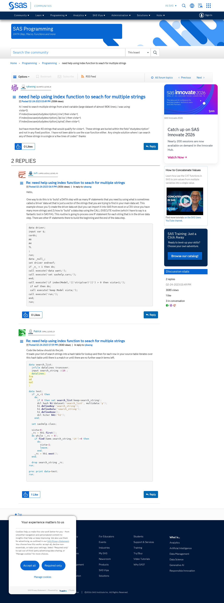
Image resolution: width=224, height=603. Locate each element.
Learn (39, 15)
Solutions (142, 15)
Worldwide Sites (192, 6)
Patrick (37, 331)
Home (13, 63)
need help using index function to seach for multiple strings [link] (94, 63)
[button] (15, 97)
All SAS (169, 5)
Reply (153, 146)
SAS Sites (208, 6)
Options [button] (22, 76)
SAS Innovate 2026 (173, 118)
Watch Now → (177, 157)
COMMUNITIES (42, 6)
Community (20, 15)
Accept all (29, 565)
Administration (119, 15)
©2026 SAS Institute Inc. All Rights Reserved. (106, 592)
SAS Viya (98, 15)
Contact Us (200, 6)
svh (36, 173)
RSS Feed (91, 76)
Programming (57, 15)
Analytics (78, 15)
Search (184, 6)
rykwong (31, 86)
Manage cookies (42, 577)
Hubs (159, 15)
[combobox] (85, 52)
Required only (53, 565)
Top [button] (20, 514)
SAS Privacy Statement (58, 541)
